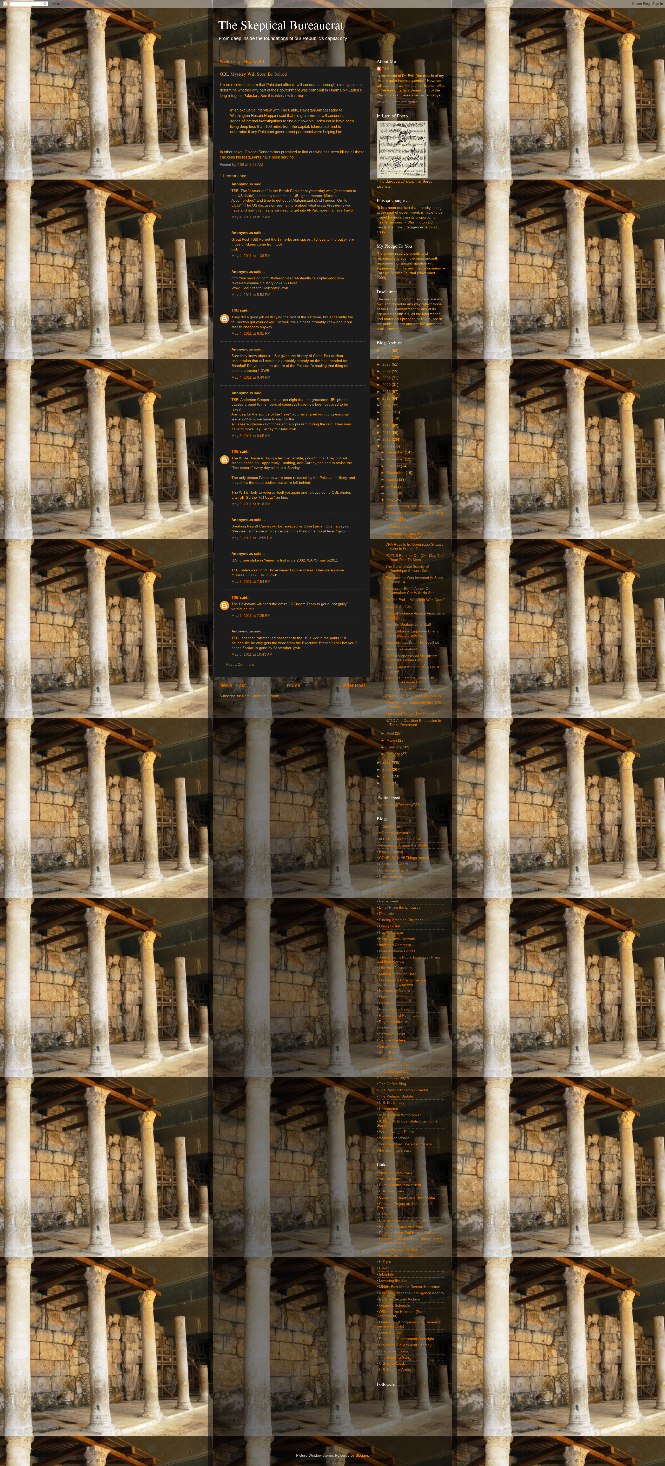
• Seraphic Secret (391, 1034)
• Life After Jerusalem (394, 968)
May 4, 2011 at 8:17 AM (250, 217)
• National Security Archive (398, 1299)
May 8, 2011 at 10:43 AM (251, 654)
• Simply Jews (388, 1046)
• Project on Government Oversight (405, 1339)
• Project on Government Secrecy (404, 1345)
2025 (387, 351)
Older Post (353, 685)
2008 (387, 776)
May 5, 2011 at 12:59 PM (251, 538)
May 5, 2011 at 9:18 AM (250, 504)
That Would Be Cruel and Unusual (413, 696)
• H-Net (383, 1268)
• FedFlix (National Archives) (400, 1227)
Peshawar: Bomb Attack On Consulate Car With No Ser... (411, 591)
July (390, 486)
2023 (387, 364)
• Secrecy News (389, 1028)
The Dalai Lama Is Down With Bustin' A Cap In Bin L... (409, 680)
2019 (387, 392)
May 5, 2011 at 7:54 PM (250, 582)
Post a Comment (240, 664)
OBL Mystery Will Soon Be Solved (413, 689)
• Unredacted (387, 1109)
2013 (387, 433)
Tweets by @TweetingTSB (398, 805)
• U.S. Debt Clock (391, 1363)
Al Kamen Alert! (398, 527)
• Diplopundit (387, 889)
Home (293, 685)
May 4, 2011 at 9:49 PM (250, 377)
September (396, 473)
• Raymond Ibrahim (392, 1022)
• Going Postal (388, 926)
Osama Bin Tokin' (399, 607)
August (393, 479)
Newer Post (232, 685)
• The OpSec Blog (391, 1084)
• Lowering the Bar (392, 1281)
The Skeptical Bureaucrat (281, 24)
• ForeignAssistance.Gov (397, 1249)
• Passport (385, 1003)
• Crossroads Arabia (393, 877)
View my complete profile (397, 102)
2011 (386, 446)
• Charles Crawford (392, 864)
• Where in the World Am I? (399, 1115)
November (396, 459)
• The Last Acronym (393, 1078)
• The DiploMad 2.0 (392, 1071)
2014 (387, 426)
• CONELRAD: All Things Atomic (403, 858)
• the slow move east (394, 1150)
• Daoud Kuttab (389, 883)
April (391, 733)
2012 (387, 439)
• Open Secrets (389, 1333)
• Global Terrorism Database (400, 1256)
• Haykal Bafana (390, 932)
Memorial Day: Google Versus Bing (414, 513)
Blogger (362, 1455)
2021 (387, 378)
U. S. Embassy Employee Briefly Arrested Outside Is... (411, 633)
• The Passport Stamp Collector (402, 1090)
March (392, 740)
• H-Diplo (384, 1262)
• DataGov (385, 1214)
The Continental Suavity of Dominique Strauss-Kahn (407, 569)
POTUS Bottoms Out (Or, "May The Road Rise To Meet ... (414, 558)
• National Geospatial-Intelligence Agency (410, 1293)
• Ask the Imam (389, 1179)
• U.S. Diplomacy (390, 1103)
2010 (387, 762)
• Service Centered (392, 1040)
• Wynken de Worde (393, 1138)
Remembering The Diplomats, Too (413, 506)
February (395, 747)
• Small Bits (386, 1053)
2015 (387, 419)
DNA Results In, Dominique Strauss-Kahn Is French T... (415, 547)
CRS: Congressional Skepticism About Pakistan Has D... (411, 658)
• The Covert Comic (393, 1351)
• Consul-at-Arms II (392, 870)
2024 (387, 357)
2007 (387, 783)
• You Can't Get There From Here (404, 1144)
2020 (387, 385)
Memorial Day (396, 520)
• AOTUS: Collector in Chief (399, 839)
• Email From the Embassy (398, 907)
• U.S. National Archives (396, 1370)
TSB (235, 310)
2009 (387, 769)
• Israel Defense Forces (396, 951)
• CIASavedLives (390, 1191)
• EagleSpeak (388, 901)
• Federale (385, 914)
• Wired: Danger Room (395, 1132)
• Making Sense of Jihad (396, 974)
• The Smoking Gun (393, 1357)
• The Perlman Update (395, 1096)
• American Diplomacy (395, 1172)
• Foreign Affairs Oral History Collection (409, 1233)
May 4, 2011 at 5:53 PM (250, 295)
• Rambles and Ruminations (399, 1016)
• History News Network (396, 939)
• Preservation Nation (394, 1009)
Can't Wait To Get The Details (409, 714)
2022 (387, 371)
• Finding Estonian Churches (400, 920)
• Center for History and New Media (406, 1197)
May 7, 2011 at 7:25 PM (250, 616)
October (394, 466)
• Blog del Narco (390, 852)
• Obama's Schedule (393, 1305)
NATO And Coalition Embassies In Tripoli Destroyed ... (413, 723)
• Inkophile (385, 1274)
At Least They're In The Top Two (412, 642)
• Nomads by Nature (393, 991)
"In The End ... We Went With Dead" (415, 600)
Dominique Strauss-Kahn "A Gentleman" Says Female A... (411, 536)
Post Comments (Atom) (261, 696)
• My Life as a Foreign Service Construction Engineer (401, 982)
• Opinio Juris (387, 997)
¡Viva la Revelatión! (401, 649)
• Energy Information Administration (406, 1220)
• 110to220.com (389, 827)
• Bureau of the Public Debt (399, 1185)
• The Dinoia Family (393, 1065)
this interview (279, 96)
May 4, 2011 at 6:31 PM (250, 333)
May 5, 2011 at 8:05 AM (250, 436)
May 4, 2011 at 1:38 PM (250, 256)
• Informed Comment (394, 945)
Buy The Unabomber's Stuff (408, 624)
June (391, 493)
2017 (387, 405)
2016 (387, 412)
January (394, 754)
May (391, 500)
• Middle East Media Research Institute (408, 1287)
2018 (387, 398)
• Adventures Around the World (402, 845)
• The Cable (386, 1059)
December (396, 452)
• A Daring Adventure (393, 833)
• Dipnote (384, 895)
